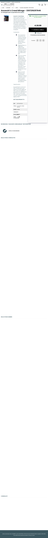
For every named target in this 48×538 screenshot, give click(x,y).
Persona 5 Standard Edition (24, 157)
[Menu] (2, 5)
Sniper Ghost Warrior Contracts (24, 365)
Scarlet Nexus (24, 272)
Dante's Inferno (24, 423)
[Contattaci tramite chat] (39, 5)
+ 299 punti (39, 33)
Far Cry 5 (24, 186)
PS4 (12, 12)
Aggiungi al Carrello (38, 29)
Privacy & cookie (32, 535)
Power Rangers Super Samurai (24, 394)
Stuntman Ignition (24, 481)
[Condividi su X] (40, 40)
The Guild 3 (24, 336)
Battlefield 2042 (24, 301)
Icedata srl (26, 535)
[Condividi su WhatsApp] (43, 40)
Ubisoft (18, 114)
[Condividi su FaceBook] (37, 40)
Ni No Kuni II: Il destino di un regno (24, 243)
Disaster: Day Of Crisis (24, 452)
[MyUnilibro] (42, 5)
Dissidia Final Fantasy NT (24, 215)
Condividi (33, 40)
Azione (18, 109)
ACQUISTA (24, 166)
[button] (45, 5)
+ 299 (18, 116)
